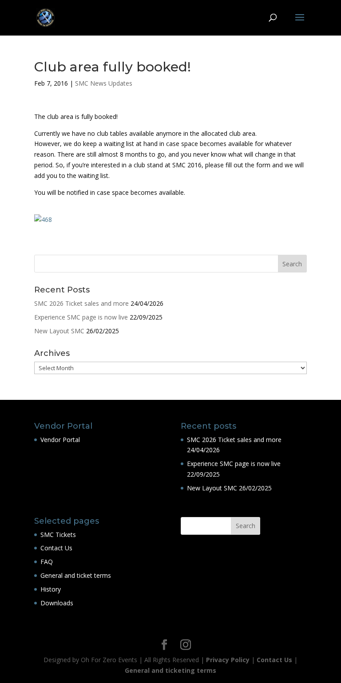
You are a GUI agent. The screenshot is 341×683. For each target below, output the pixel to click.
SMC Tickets (58, 534)
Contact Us (56, 548)
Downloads (56, 603)
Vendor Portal (60, 439)
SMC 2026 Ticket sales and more (81, 303)
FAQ (46, 561)
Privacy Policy (228, 659)
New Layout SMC (59, 331)
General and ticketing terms (170, 670)
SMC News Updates (103, 83)
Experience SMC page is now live (81, 317)
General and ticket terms (75, 575)
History (50, 589)
